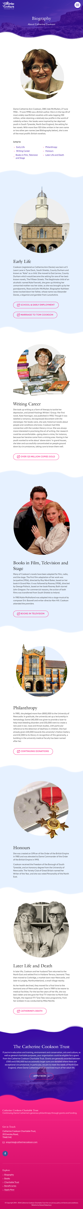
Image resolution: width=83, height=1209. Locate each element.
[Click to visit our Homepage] (8, 5)
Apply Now (9, 1190)
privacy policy (56, 1203)
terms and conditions (71, 1203)
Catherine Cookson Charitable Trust (33, 1203)
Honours (49, 151)
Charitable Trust (11, 1182)
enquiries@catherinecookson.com (21, 1142)
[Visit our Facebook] (5, 1153)
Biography (9, 1175)
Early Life (20, 147)
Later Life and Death (54, 155)
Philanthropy (51, 147)
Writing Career (23, 151)
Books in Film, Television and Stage (27, 156)
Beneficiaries (10, 1186)
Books (7, 1179)
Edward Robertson (45, 1205)
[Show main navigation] (77, 5)
